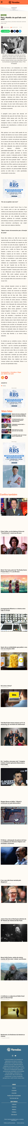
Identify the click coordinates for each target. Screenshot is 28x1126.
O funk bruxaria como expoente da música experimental (18, 420)
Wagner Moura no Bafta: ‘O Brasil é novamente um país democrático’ (11, 802)
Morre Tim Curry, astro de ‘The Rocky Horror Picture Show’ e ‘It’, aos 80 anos (14, 570)
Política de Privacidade (14, 1096)
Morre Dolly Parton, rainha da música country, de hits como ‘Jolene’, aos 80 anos (13, 958)
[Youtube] (6, 377)
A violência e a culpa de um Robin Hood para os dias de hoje (12, 996)
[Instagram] (2, 377)
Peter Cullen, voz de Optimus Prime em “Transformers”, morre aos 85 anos (12, 532)
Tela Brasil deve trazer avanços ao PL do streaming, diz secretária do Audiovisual (13, 723)
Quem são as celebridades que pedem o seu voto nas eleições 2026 (14, 648)
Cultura (3, 15)
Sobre (14, 1088)
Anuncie (14, 1093)
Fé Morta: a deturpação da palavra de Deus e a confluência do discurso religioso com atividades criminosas (13, 841)
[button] (5, 31)
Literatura (14, 1114)
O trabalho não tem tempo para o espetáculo (19, 435)
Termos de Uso (14, 1098)
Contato (14, 1090)
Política (14, 1112)
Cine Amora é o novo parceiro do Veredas (17, 430)
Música (14, 1109)
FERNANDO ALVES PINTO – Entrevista (18, 425)
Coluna (4, 385)
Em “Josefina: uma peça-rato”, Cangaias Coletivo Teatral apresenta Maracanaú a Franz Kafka (13, 762)
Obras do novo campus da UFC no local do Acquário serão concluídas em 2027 (19, 415)
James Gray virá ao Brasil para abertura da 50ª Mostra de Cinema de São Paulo (13, 919)
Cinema (14, 1107)
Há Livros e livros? (6, 686)
